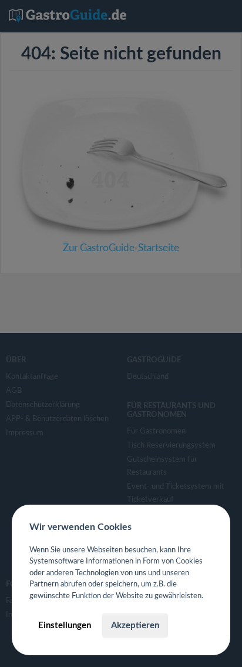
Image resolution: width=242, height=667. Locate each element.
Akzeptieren (135, 625)
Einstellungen (64, 625)
